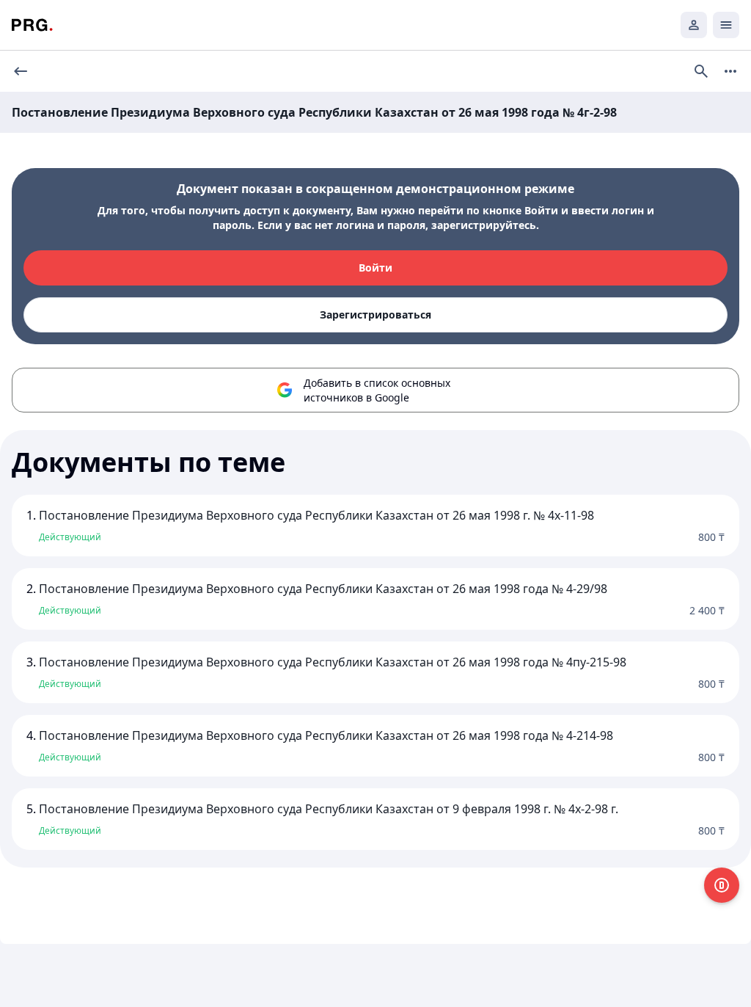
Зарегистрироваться (375, 314)
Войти (375, 268)
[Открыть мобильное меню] (726, 25)
